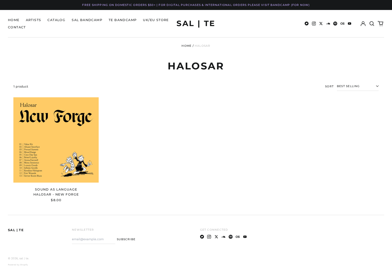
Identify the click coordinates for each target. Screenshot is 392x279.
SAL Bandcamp (87, 20)
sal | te (195, 23)
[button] (371, 23)
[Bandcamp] (307, 24)
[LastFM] (343, 24)
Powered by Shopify (18, 265)
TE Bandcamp (123, 20)
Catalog (56, 20)
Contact (17, 27)
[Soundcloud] (328, 24)
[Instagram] (314, 24)
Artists (33, 20)
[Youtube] (350, 24)
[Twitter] (321, 24)
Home (14, 20)
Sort (329, 86)
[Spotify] (335, 24)
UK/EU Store (156, 20)
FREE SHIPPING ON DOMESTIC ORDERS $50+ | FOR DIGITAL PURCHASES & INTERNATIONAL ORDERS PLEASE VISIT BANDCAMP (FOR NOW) (196, 5)
